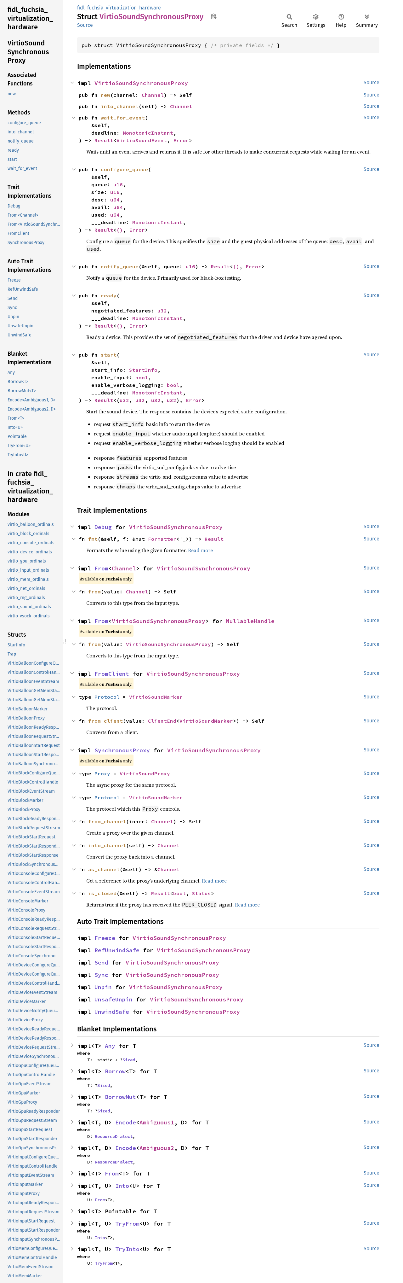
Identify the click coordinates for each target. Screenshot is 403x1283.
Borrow (115, 1071)
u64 (115, 199)
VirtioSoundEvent (141, 140)
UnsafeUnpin (113, 999)
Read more (200, 550)
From (101, 568)
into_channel (120, 106)
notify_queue (120, 266)
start (108, 355)
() (119, 230)
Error (181, 140)
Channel (153, 95)
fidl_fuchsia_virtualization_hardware (119, 8)
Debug (103, 527)
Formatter (162, 539)
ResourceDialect (114, 1136)
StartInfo (143, 370)
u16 (118, 184)
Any (110, 1045)
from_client (105, 721)
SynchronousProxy (122, 750)
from (94, 591)
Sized (128, 1060)
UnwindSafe (111, 1011)
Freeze (104, 938)
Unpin (103, 987)
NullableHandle (250, 621)
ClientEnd (162, 721)
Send (101, 962)
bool (141, 377)
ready (108, 295)
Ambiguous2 (156, 1148)
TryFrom (127, 1223)
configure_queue (124, 169)
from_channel (107, 821)
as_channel (104, 869)
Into (122, 1185)
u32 (162, 310)
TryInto (127, 1249)
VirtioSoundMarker (156, 697)
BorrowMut (120, 1096)
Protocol (107, 697)
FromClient (111, 673)
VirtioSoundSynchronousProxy (141, 83)
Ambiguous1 (156, 1122)
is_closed (102, 893)
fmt (93, 539)
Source (85, 25)
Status (201, 893)
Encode (125, 1122)
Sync (101, 974)
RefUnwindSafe (116, 950)
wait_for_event (123, 117)
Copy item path (213, 16)
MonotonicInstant (148, 133)
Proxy (102, 773)
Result (103, 140)
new (105, 95)
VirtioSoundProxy (145, 773)
